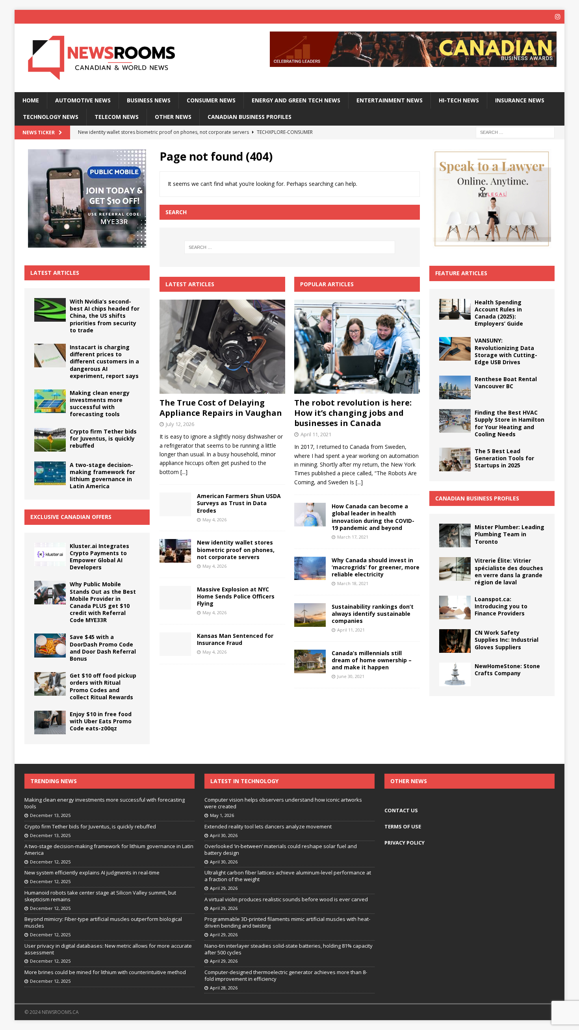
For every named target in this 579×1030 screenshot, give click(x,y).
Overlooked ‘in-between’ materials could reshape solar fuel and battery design (280, 849)
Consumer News (211, 100)
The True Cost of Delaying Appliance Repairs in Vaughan (221, 407)
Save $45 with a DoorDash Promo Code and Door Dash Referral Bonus (103, 647)
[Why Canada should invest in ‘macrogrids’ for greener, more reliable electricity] (310, 568)
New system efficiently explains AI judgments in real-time (92, 872)
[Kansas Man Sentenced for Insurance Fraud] (175, 644)
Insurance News (519, 100)
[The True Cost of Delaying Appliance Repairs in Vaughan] (222, 347)
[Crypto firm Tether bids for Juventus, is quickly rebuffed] (50, 440)
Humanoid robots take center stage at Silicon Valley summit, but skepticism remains (100, 896)
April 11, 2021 (316, 434)
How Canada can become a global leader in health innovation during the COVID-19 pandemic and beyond (373, 517)
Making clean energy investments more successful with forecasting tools (100, 403)
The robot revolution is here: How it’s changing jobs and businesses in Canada (353, 412)
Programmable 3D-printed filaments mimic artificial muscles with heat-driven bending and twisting (287, 922)
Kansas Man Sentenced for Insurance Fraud (235, 639)
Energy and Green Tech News (296, 100)
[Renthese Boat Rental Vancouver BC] (455, 387)
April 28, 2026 (224, 988)
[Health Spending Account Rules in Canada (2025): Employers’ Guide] (455, 309)
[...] (183, 472)
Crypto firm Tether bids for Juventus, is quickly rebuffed (103, 438)
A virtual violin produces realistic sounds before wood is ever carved (286, 899)
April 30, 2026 (224, 835)
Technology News (50, 116)
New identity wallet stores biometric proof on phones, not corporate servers (236, 549)
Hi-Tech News (459, 100)
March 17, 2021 (352, 537)
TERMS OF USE (402, 826)
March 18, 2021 (352, 583)
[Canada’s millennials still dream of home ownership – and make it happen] (310, 661)
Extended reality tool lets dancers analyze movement (268, 826)
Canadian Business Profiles (249, 116)
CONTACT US (401, 810)
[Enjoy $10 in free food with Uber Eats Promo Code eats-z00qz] (50, 722)
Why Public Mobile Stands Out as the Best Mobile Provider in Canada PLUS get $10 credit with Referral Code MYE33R (103, 602)
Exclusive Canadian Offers (70, 517)
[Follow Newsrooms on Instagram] (557, 17)
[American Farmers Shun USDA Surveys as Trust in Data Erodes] (175, 504)
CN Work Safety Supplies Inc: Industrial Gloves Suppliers (506, 639)
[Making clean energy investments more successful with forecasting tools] (50, 401)
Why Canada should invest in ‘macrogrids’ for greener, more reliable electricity (375, 567)
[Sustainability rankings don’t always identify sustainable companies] (310, 615)
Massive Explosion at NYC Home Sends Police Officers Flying (236, 596)
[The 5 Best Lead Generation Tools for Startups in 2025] (455, 459)
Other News (173, 116)
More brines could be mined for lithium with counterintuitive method (105, 972)
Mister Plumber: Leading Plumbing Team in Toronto (509, 534)
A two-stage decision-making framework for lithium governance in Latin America (102, 475)
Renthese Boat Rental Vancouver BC (506, 382)
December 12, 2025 (50, 862)
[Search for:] (515, 131)
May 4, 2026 (214, 519)
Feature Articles (461, 273)
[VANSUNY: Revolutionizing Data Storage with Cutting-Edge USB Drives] (455, 349)
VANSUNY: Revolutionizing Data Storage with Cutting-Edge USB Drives (506, 351)
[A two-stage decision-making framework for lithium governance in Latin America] (50, 473)
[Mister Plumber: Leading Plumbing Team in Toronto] (455, 535)
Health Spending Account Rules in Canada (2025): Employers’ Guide (499, 313)
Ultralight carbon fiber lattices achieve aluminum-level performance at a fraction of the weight (287, 876)
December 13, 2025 (50, 815)
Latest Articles (54, 272)
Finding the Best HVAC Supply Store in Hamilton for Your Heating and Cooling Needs (509, 423)
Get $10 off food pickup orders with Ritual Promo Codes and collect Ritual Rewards (103, 686)
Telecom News (117, 116)
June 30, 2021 (350, 676)
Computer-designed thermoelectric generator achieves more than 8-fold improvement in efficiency (285, 975)
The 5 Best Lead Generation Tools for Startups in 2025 (504, 458)
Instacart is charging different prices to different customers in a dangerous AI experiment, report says (104, 361)
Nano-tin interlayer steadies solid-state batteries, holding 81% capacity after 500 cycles (288, 949)
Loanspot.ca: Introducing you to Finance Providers (501, 606)
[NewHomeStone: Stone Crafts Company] (455, 674)
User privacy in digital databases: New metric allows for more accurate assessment (108, 949)
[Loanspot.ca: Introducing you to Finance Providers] (455, 607)
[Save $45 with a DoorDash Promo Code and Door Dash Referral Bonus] (50, 645)
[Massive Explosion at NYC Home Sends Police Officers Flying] (175, 597)
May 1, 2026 (222, 815)
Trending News (53, 781)
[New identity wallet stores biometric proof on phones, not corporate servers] (175, 551)
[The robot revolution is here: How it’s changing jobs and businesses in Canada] (357, 347)
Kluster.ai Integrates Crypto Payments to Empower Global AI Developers (99, 556)
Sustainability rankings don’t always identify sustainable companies (373, 613)
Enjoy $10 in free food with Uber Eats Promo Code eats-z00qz (101, 721)
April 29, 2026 (224, 888)
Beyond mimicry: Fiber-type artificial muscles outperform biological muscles (103, 922)
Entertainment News (389, 100)
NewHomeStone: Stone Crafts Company (507, 669)
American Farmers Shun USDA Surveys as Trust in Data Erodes (239, 503)
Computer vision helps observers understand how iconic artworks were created (283, 803)
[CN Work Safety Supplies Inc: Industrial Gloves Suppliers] (455, 641)
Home (30, 100)
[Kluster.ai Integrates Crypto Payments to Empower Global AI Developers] (50, 554)
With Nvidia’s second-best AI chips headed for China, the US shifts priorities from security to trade (104, 316)
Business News (149, 100)
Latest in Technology (244, 781)
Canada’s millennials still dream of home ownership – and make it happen (372, 660)
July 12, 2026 (180, 424)
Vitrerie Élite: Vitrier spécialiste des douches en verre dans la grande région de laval (509, 571)
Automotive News (83, 100)
